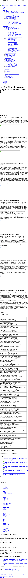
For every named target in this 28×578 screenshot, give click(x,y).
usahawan (5, 531)
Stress (4, 521)
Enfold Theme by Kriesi (10, 569)
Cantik (4, 486)
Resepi (4, 516)
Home (4, 491)
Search (14, 453)
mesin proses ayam (7, 502)
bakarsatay (5, 484)
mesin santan (5, 504)
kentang (4, 497)
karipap (4, 494)
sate (3, 520)
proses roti (5, 515)
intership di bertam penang (8, 493)
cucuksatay (5, 487)
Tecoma (4, 523)
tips (3, 525)
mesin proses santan (7, 503)
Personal (4, 510)
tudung (4, 529)
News (4, 505)
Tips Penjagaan (6, 526)
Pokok (4, 513)
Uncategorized (6, 530)
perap (4, 508)
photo (4, 512)
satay (4, 519)
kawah (4, 496)
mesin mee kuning (7, 500)
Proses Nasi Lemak (7, 514)
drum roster (5, 488)
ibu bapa (4, 492)
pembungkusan (6, 507)
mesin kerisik (5, 499)
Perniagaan (5, 509)
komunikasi (5, 498)
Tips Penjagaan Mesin (7, 528)
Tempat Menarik (6, 524)
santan (4, 518)
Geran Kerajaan (6, 489)
